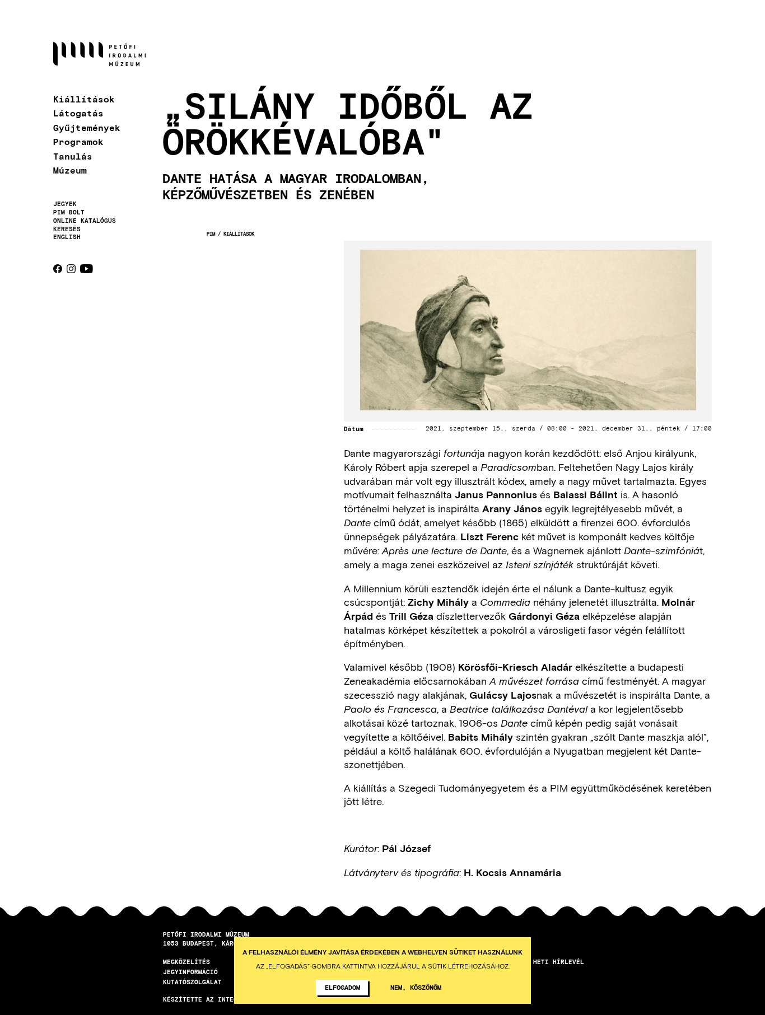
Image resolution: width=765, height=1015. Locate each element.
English (67, 236)
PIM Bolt (69, 212)
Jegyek (65, 203)
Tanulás (72, 156)
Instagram (71, 268)
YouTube (86, 268)
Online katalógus (84, 220)
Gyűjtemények (86, 127)
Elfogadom (342, 987)
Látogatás (78, 112)
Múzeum (70, 170)
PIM (211, 234)
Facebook (57, 268)
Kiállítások (84, 98)
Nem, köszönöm (415, 987)
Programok (78, 141)
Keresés (67, 229)
